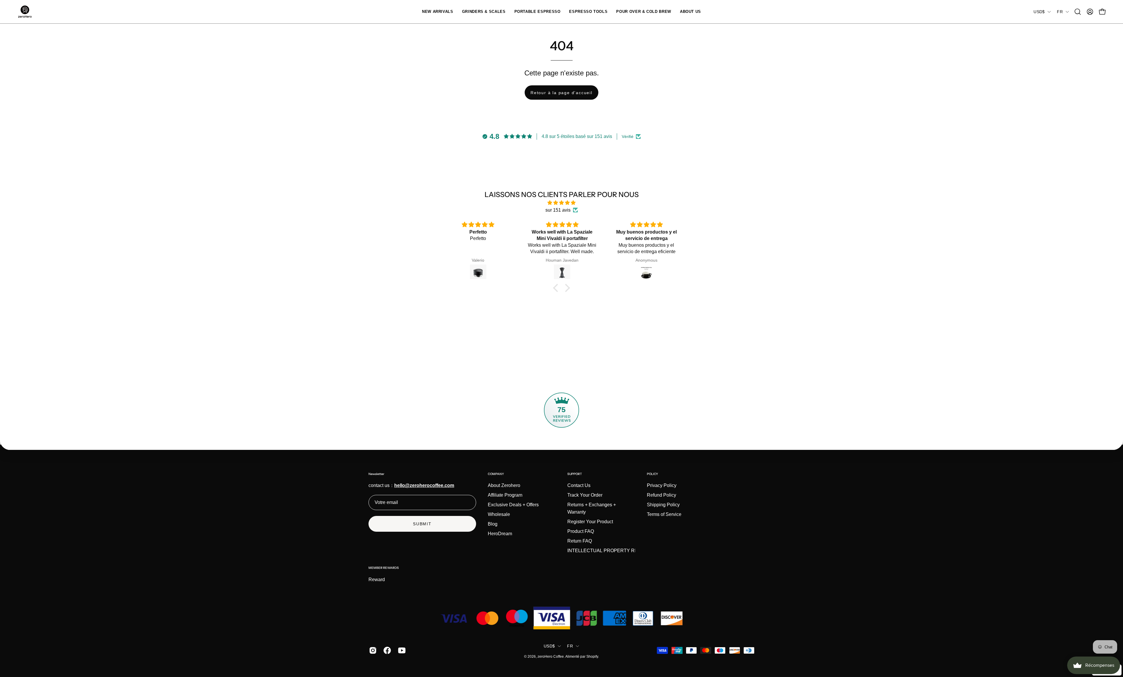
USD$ (1039, 11)
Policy (652, 474)
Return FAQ (579, 540)
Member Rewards (383, 568)
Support (574, 474)
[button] (484, 11)
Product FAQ (580, 531)
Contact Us (578, 485)
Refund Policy (661, 495)
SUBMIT (422, 523)
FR (1060, 11)
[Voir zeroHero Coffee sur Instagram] (371, 650)
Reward (376, 579)
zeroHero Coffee (551, 656)
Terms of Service (664, 514)
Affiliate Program (505, 495)
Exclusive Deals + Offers (513, 504)
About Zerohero (504, 485)
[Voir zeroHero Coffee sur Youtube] (400, 650)
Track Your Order (584, 495)
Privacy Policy (661, 485)
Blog (492, 523)
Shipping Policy (663, 504)
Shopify (592, 656)
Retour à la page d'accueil (561, 92)
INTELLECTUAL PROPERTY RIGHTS (608, 550)
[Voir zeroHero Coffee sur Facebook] (386, 650)
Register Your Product (590, 521)
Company (496, 474)
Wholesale (499, 514)
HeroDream (500, 533)
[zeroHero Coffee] (25, 11)
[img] (561, 202)
